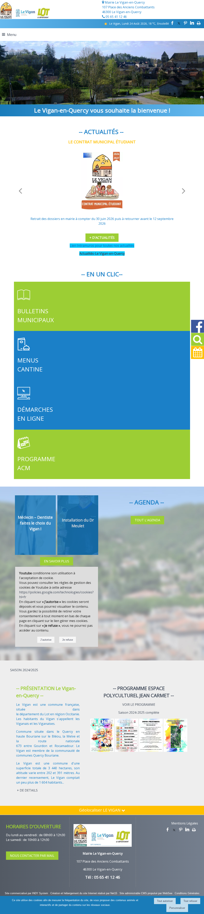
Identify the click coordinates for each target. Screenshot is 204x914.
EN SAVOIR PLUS (56, 561)
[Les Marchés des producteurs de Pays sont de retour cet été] (102, 181)
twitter (179, 23)
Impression (199, 23)
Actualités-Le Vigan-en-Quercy (102, 253)
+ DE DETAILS (27, 790)
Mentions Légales (184, 823)
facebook (172, 23)
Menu (12, 34)
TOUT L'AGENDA (147, 520)
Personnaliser (177, 907)
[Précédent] (20, 191)
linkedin (192, 23)
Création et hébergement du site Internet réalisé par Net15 (83, 893)
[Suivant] (184, 191)
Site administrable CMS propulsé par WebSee (146, 893)
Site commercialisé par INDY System (26, 893)
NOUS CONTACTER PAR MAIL (32, 855)
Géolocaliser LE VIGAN (100, 810)
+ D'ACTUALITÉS (102, 237)
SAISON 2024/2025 (24, 670)
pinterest (185, 23)
